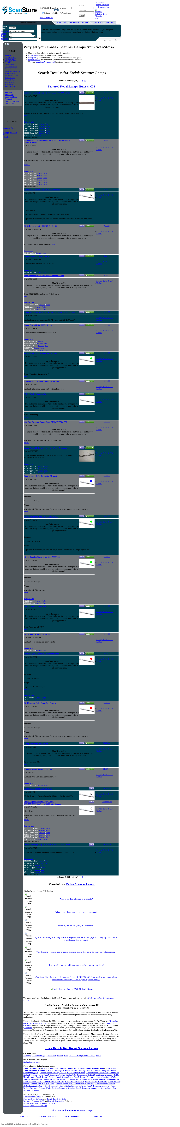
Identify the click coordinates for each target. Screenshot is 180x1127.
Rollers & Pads (10, 78)
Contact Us (9, 103)
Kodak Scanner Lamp (31, 1062)
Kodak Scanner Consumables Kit (106, 1079)
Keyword (5, 31)
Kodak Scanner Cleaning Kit (35, 1070)
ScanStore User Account (45, 62)
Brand (3, 34)
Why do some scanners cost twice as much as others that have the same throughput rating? (76, 952)
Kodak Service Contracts (105, 1084)
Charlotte (26, 1025)
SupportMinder (34, 60)
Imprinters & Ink (10, 73)
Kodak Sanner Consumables (97, 1073)
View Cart (9, 95)
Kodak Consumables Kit (32, 1082)
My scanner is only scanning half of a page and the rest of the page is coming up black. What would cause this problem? (76, 938)
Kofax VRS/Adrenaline (12, 71)
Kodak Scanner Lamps (80, 884)
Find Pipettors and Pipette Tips (35, 1106)
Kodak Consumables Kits (53, 1082)
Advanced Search (46, 18)
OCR (42, 1101)
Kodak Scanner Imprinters (84, 1077)
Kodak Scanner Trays (64, 1084)
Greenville (28, 1028)
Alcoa (43, 1023)
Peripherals (52, 1055)
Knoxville (113, 1021)
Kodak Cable (110, 1068)
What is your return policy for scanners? (76, 925)
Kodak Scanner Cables (94, 1068)
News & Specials (12, 101)
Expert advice (33, 55)
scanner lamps (79, 1068)
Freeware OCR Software (33, 1099)
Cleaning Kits (9, 64)
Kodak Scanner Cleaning (75, 1070)
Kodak (7, 137)
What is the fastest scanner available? (76, 899)
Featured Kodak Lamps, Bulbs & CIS (71, 86)
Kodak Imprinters (103, 1077)
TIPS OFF (98, 1116)
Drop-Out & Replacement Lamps (82, 1055)
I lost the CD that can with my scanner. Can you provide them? (76, 965)
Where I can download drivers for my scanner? (76, 912)
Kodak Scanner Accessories (96, 1082)
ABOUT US (24, 1116)
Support (8, 99)
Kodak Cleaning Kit (56, 1070)
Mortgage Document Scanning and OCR (39, 1103)
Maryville (36, 1023)
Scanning (27, 1055)
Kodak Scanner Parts (32, 1068)
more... (26, 116)
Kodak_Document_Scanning (87, 1088)
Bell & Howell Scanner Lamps (100, 1075)
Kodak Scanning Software (75, 1086)
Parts (48, 124)
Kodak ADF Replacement (76, 1075)
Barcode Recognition (56, 1101)
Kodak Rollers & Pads (76, 1073)
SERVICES (98, 23)
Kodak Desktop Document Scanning (60, 1088)
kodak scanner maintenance (81, 1079)
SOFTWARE (74, 23)
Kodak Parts (64, 1079)
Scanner (4, 39)
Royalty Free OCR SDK (56, 1099)
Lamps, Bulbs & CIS (104, 98)
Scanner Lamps (65, 1068)
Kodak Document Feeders (54, 1075)
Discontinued (107, 788)
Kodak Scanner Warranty (83, 1084)
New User (100, 2)
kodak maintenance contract (48, 1079)
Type (3, 36)
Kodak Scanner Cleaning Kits (98, 1070)
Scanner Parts (9, 128)
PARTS (85, 23)
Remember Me (103, 7)
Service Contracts (10, 69)
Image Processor (10, 82)
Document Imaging (39, 1055)
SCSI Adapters (9, 84)
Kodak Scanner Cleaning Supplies (53, 1073)
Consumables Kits (11, 67)
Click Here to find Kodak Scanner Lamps (71, 1048)
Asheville (110, 1023)
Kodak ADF (114, 1073)
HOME (8, 55)
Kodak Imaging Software (33, 1086)
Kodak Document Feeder (33, 1075)
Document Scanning (31, 1101)
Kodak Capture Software (54, 1086)
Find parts (32, 57)
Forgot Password (102, 5)
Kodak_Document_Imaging (98, 1086)
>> (85, 81)
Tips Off (8, 92)
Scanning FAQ (11, 97)
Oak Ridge (27, 1023)
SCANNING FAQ (72, 1116)
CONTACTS (110, 23)
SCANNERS (61, 23)
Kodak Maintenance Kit (74, 1082)
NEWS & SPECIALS (47, 1116)
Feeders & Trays (10, 80)
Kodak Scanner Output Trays (42, 1084)
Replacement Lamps (11, 75)
